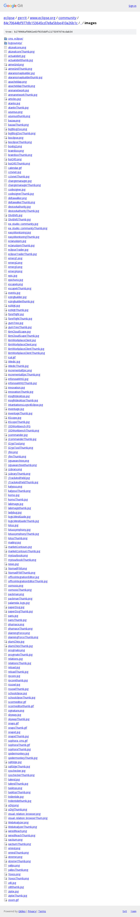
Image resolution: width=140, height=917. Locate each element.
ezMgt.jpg (14, 305)
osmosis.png (15, 585)
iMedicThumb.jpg (18, 366)
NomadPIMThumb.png (21, 572)
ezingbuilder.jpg (17, 297)
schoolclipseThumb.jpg (21, 697)
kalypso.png (15, 486)
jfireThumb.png (17, 456)
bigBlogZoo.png (17, 129)
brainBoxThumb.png (20, 155)
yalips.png (14, 865)
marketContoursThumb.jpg (24, 551)
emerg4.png (15, 271)
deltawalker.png (17, 198)
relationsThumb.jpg (19, 663)
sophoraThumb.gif (19, 745)
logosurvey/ (15, 43)
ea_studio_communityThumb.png (27, 228)
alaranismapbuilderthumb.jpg (25, 77)
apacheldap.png (17, 81)
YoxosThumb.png (18, 878)
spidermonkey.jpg (18, 753)
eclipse (9, 18)
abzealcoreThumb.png (21, 51)
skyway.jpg (14, 714)
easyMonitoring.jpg (19, 232)
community (67, 18)
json (133, 911)
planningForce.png (19, 633)
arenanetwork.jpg (18, 90)
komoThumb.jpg (18, 499)
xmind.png (14, 848)
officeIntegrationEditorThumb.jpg (27, 581)
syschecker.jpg (16, 770)
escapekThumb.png (19, 288)
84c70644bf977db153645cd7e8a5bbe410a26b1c (41, 23)
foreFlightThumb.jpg (20, 318)
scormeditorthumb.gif (21, 706)
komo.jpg (13, 495)
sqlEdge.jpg (15, 762)
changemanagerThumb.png (24, 185)
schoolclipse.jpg (17, 693)
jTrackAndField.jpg (19, 478)
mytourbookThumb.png (22, 559)
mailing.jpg (14, 542)
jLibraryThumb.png (19, 473)
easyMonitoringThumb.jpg (23, 236)
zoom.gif (13, 900)
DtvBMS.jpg (15, 215)
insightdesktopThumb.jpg (23, 400)
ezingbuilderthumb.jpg (21, 301)
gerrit (22, 18)
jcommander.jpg (18, 435)
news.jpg (13, 564)
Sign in (132, 5)
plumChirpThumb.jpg (20, 646)
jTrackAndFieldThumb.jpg (23, 482)
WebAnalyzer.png (18, 822)
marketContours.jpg (20, 546)
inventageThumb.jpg (20, 413)
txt (124, 911)
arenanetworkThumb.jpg (22, 94)
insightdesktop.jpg (19, 396)
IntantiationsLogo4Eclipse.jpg (25, 404)
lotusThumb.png (17, 538)
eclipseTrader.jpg (18, 249)
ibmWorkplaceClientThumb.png (26, 353)
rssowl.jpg (14, 684)
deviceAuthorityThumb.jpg (23, 211)
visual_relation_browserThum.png (27, 818)
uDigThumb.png (17, 809)
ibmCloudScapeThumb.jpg (23, 335)
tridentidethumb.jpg (19, 801)
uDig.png (13, 805)
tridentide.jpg (16, 796)
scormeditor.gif (17, 702)
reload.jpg (14, 667)
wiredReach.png (17, 831)
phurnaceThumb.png (20, 628)
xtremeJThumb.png (19, 861)
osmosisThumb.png (20, 589)
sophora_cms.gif (18, 740)
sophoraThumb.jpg (19, 749)
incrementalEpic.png (20, 370)
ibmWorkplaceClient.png (22, 344)
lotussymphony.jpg (19, 529)
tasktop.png (15, 788)
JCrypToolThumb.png (20, 447)
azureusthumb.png (19, 116)
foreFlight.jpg (16, 314)
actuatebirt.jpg (16, 56)
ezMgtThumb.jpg (18, 310)
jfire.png (13, 452)
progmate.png (16, 650)
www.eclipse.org (42, 18)
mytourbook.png (18, 555)
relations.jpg (15, 658)
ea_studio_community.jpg (23, 224)
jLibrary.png (15, 469)
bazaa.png (14, 120)
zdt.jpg (12, 882)
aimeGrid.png (16, 64)
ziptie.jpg (13, 891)
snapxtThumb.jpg (18, 736)
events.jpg (14, 292)
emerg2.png (15, 262)
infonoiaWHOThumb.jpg (22, 383)
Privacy (32, 911)
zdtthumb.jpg (16, 887)
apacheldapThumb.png (21, 86)
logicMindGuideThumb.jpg (23, 521)
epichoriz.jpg (15, 279)
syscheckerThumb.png (21, 775)
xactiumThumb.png (19, 844)
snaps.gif (13, 723)
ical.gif (11, 357)
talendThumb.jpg (18, 783)
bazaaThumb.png (18, 124)
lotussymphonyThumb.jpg (23, 533)
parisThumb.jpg (17, 620)
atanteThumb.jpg (18, 107)
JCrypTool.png (16, 443)
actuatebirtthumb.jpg (20, 60)
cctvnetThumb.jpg (18, 176)
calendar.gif (15, 168)
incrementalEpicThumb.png (24, 374)
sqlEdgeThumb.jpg (19, 766)
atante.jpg (14, 103)
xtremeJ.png (15, 856)
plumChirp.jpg (16, 641)
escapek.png (15, 284)
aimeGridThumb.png (20, 68)
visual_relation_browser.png (24, 813)
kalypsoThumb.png (19, 491)
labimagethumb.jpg (19, 508)
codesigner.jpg (16, 189)
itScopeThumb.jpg (19, 422)
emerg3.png (15, 266)
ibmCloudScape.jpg (19, 331)
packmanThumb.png (20, 598)
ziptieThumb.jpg (17, 895)
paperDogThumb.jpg (20, 611)
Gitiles (22, 911)
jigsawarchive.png (18, 460)
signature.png (16, 710)
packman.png (16, 594)
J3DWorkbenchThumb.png (23, 430)
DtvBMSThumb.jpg (19, 219)
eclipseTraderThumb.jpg (22, 254)
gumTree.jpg (15, 323)
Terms (42, 911)
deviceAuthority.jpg (19, 206)
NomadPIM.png (17, 568)
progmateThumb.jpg (20, 654)
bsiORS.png (15, 159)
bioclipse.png (15, 137)
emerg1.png (15, 258)
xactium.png (15, 839)
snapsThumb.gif (17, 727)
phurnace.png (16, 624)
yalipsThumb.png (18, 869)
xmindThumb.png (18, 852)
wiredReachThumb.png (21, 835)
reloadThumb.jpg (18, 671)
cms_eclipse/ (15, 38)
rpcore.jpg (14, 676)
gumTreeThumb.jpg (20, 327)
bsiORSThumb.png (19, 163)
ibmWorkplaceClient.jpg (22, 340)
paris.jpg (13, 615)
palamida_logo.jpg (19, 602)
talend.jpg (14, 779)
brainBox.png (16, 150)
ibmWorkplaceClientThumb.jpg (26, 348)
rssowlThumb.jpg (18, 689)
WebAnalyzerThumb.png (22, 826)
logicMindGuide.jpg (19, 516)
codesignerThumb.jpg (21, 193)
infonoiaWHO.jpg (18, 379)
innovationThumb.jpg (20, 391)
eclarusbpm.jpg (17, 241)
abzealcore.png (17, 47)
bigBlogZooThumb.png (21, 133)
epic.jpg (12, 275)
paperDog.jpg (16, 607)
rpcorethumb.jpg (18, 680)
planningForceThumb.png (23, 637)
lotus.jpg (13, 525)
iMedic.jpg (14, 361)
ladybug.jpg (15, 512)
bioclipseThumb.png (20, 142)
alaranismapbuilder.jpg (21, 73)
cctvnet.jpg (14, 172)
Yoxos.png (14, 874)
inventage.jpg (16, 409)
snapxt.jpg (14, 732)
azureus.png (15, 112)
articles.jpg (14, 99)
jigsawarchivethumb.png (22, 465)
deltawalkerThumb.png (21, 202)
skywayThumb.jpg (18, 719)
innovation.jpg (16, 387)
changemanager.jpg (20, 181)
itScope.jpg (14, 417)
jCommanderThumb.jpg (22, 439)
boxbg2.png (15, 146)
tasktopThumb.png (19, 792)
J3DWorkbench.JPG (19, 426)
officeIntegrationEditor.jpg (23, 577)
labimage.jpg (15, 504)
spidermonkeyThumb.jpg (22, 758)
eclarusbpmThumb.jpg (21, 245)
